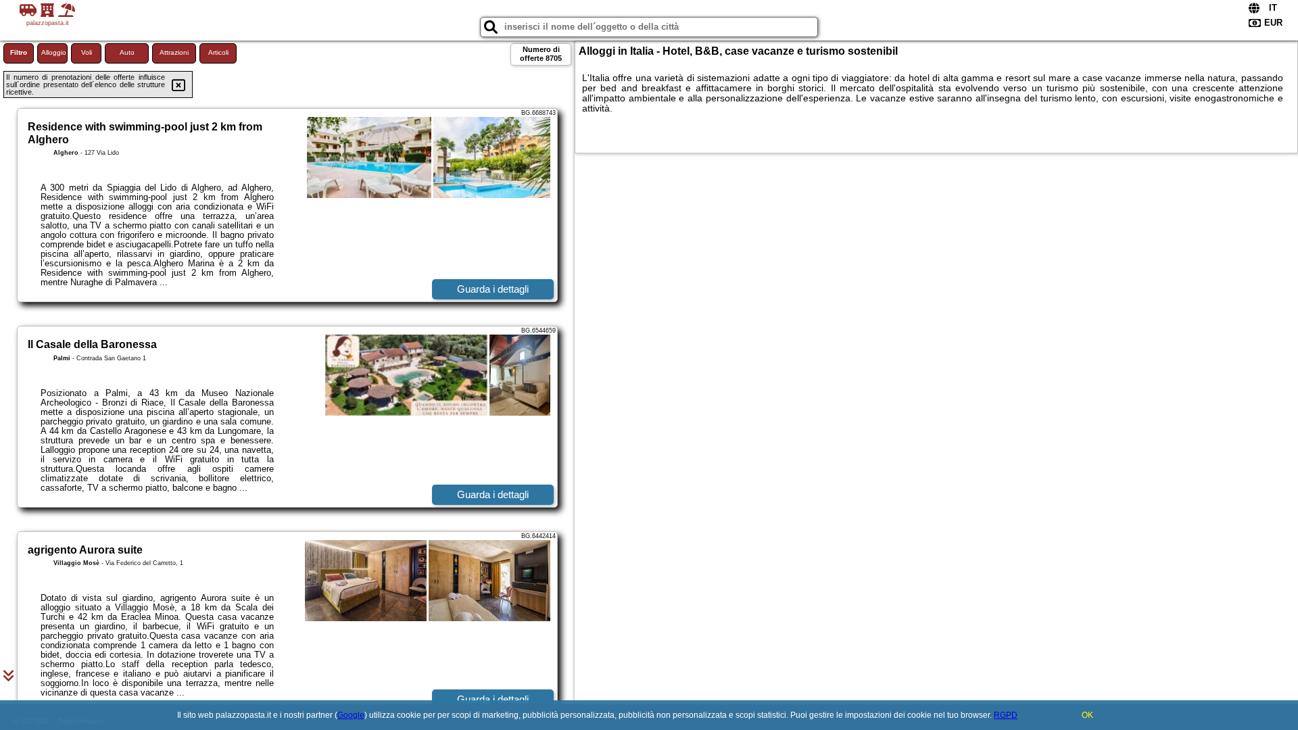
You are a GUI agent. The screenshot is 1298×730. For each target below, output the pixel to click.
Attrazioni (174, 52)
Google (350, 715)
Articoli (218, 52)
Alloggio (53, 52)
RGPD (1005, 715)
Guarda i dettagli (493, 289)
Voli (86, 52)
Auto (127, 52)
